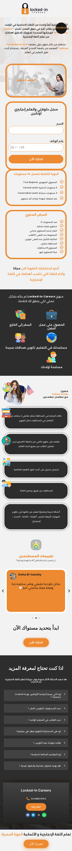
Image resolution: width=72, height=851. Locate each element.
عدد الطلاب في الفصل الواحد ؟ (44, 720)
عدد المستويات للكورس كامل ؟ (44, 708)
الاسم (59, 123)
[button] (32, 618)
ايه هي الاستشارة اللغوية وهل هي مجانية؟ (38, 731)
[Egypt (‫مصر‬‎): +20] (13, 147)
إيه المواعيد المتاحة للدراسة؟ (45, 754)
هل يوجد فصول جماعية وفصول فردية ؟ (40, 766)
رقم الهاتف (56, 141)
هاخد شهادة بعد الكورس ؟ (47, 743)
